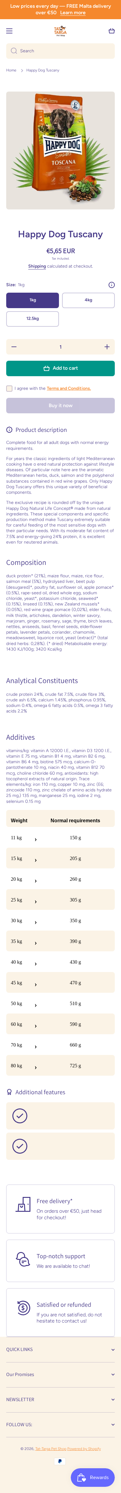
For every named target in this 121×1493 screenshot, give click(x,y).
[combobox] (60, 51)
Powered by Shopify (84, 1449)
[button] (112, 31)
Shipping (37, 266)
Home (11, 70)
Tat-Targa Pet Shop (50, 1449)
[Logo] (60, 31)
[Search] (11, 51)
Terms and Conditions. (69, 388)
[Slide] (112, 285)
